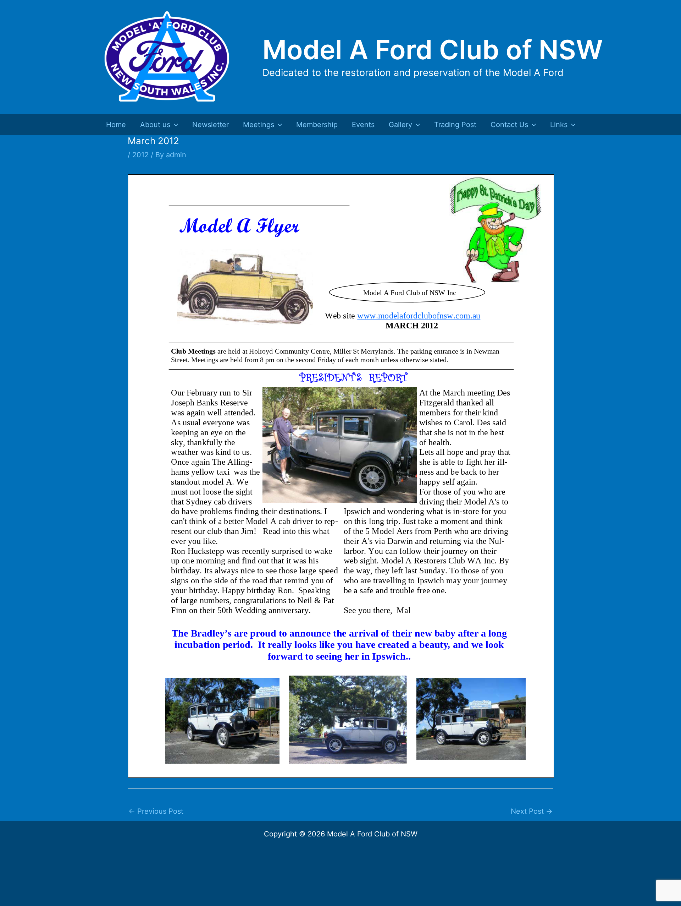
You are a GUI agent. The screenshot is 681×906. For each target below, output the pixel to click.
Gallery (400, 124)
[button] (174, 124)
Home (116, 124)
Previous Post (155, 811)
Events (363, 124)
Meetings (258, 124)
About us (155, 124)
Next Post (532, 811)
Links (559, 124)
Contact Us (509, 124)
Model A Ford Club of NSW (432, 49)
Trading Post (455, 124)
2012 (140, 155)
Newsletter (210, 124)
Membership (317, 124)
